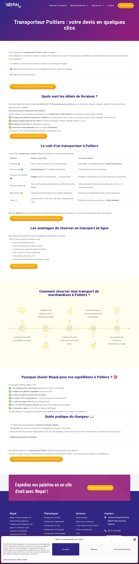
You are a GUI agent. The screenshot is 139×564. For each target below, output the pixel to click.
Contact (111, 5)
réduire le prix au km (113, 164)
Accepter (65, 549)
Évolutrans (52, 127)
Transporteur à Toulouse (54, 529)
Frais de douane (37, 169)
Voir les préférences (122, 549)
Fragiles (34, 177)
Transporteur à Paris (52, 517)
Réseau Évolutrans (78, 5)
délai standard (113, 200)
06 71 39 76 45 (114, 531)
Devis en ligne (125, 5)
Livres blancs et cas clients (87, 525)
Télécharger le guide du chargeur (23, 437)
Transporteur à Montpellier (55, 533)
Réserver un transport (58, 5)
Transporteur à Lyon (52, 525)
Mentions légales (22, 559)
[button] (135, 539)
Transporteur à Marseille (54, 521)
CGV (78, 533)
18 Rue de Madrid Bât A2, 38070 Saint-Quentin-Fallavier (118, 520)
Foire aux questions (84, 529)
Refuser (94, 549)
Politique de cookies (9, 559)
